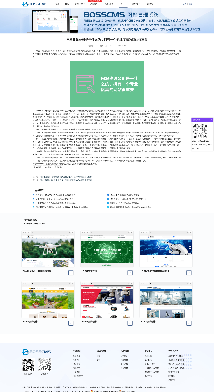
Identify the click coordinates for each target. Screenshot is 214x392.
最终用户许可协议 (175, 356)
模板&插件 (109, 4)
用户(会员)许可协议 (176, 368)
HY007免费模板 (148, 321)
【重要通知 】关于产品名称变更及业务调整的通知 (56, 203)
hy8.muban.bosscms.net (99, 283)
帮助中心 (135, 4)
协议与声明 (173, 351)
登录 (184, 4)
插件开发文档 (150, 364)
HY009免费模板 (30, 321)
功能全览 (76, 368)
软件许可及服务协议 (176, 364)
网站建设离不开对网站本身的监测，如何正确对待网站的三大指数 (66, 177)
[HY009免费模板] (48, 315)
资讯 (122, 4)
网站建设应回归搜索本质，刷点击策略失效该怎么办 (130, 207)
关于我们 (125, 351)
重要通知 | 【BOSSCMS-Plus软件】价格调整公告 (55, 195)
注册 (190, 4)
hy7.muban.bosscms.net (158, 283)
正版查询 (76, 372)
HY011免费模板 (89, 271)
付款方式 (124, 360)
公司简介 (124, 356)
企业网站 (47, 167)
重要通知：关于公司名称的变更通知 (124, 203)
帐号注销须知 (173, 372)
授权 (67, 4)
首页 (57, 4)
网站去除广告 (78, 376)
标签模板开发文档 (152, 368)
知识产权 (124, 364)
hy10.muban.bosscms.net (159, 232)
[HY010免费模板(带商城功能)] (166, 264)
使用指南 (148, 360)
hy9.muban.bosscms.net (40, 283)
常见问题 (148, 356)
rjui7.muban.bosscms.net (41, 232)
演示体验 (149, 4)
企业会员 (76, 356)
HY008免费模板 (89, 321)
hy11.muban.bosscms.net (100, 232)
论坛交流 (148, 376)
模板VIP (76, 360)
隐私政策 (172, 376)
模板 (98, 356)
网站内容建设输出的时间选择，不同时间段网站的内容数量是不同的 (66, 180)
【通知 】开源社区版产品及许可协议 (124, 195)
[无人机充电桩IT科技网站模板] (48, 258)
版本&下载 (79, 4)
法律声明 (172, 380)
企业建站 (58, 167)
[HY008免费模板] (107, 315)
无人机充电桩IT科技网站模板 (37, 271)
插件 (98, 360)
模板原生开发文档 (152, 372)
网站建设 (37, 167)
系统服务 (94, 2)
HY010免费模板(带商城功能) (155, 271)
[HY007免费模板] (166, 315)
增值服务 (76, 364)
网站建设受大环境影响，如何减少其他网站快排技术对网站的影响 (62, 207)
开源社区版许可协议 (176, 360)
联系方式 (124, 368)
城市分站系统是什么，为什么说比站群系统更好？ (55, 199)
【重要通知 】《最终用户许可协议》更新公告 (128, 199)
